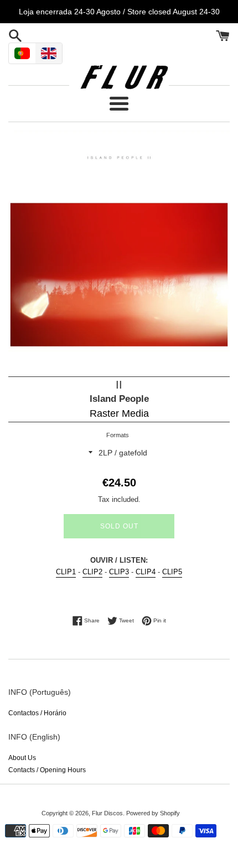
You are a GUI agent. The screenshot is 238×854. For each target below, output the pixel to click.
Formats (117, 435)
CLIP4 (146, 572)
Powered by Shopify (153, 813)
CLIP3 (119, 572)
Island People (119, 399)
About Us (22, 758)
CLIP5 (172, 572)
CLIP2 (92, 572)
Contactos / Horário (37, 713)
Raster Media (119, 413)
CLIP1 (66, 572)
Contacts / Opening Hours (47, 770)
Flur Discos (107, 813)
